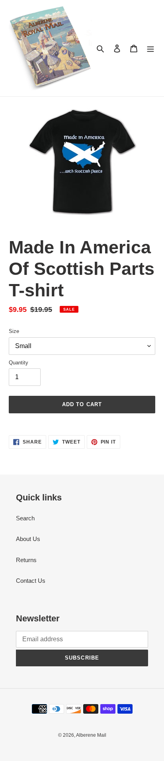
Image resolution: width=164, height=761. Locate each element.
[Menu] (150, 48)
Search (25, 518)
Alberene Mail (91, 735)
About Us (28, 538)
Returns (26, 560)
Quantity (18, 363)
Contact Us (30, 580)
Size (14, 331)
